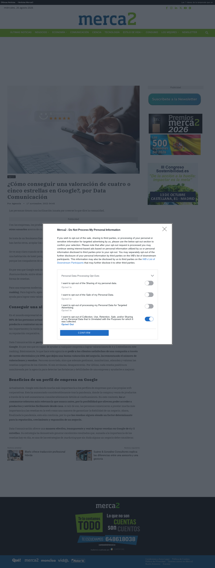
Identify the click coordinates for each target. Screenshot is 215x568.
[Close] (165, 230)
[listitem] (107, 275)
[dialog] (107, 284)
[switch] (149, 283)
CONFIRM (84, 333)
